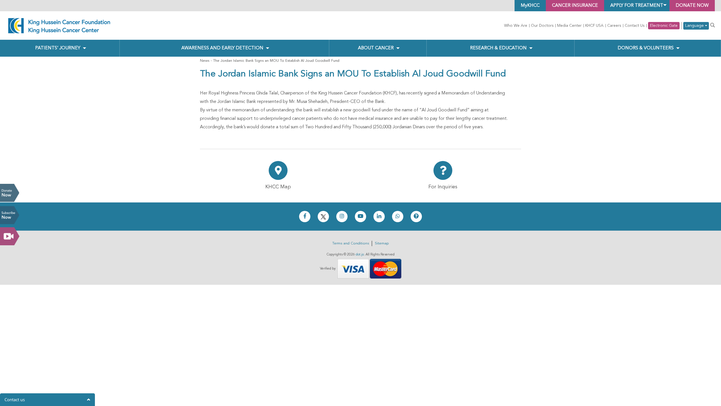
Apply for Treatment (636, 5)
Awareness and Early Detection (222, 48)
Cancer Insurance (575, 5)
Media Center (569, 25)
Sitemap (382, 243)
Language (695, 26)
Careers (614, 25)
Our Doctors (542, 25)
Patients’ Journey (57, 48)
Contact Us (634, 25)
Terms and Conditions (350, 243)
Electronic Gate (664, 26)
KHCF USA (594, 25)
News (204, 61)
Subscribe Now (9, 215)
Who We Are (515, 25)
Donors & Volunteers (646, 48)
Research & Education (498, 48)
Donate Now (9, 193)
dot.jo (360, 254)
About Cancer (376, 48)
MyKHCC (530, 5)
